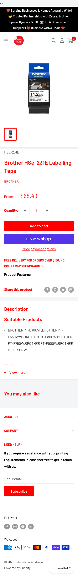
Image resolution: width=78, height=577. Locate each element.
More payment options (39, 249)
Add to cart (39, 225)
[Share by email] (71, 289)
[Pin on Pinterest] (55, 289)
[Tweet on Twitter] (63, 289)
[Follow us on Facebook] (7, 526)
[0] (70, 40)
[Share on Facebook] (47, 289)
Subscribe (18, 491)
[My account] (62, 40)
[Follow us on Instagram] (15, 526)
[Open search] (54, 40)
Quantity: (11, 210)
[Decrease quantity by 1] (25, 210)
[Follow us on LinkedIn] (31, 526)
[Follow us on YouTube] (23, 526)
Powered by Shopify (17, 568)
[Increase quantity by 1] (47, 210)
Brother (11, 181)
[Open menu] (6, 40)
